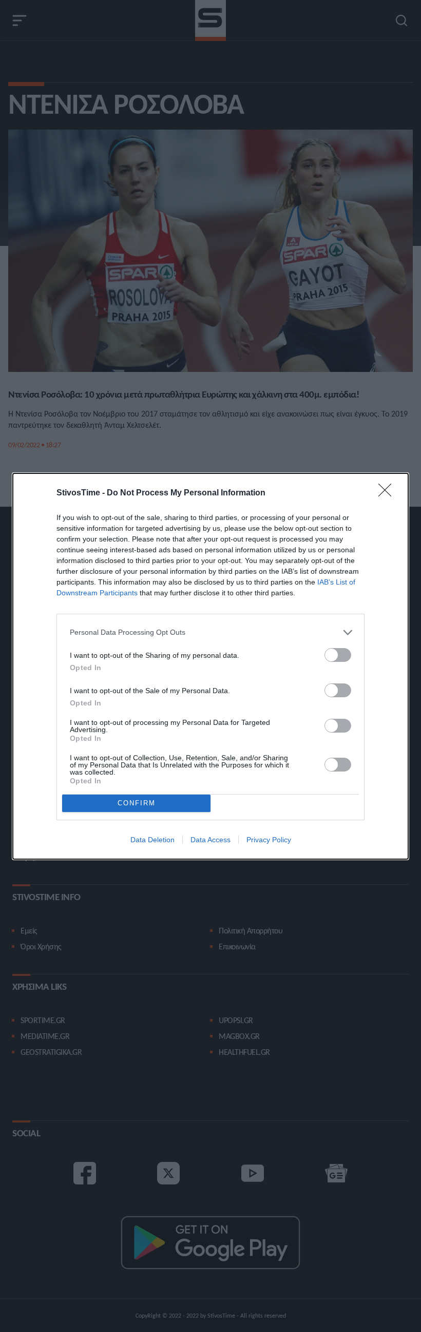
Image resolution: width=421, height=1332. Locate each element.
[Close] (388, 493)
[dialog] (210, 666)
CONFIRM (137, 803)
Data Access (210, 840)
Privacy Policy (268, 840)
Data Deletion (152, 840)
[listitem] (210, 632)
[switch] (337, 655)
